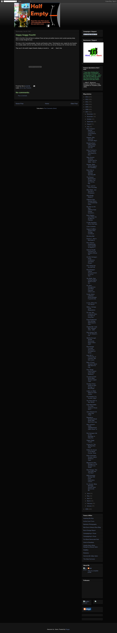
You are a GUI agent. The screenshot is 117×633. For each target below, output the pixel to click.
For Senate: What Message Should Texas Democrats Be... (92, 487)
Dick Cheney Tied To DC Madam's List (92, 334)
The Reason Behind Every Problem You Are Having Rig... (91, 180)
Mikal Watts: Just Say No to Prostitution (91, 191)
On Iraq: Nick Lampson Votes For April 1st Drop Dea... (92, 315)
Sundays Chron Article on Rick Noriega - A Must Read (91, 386)
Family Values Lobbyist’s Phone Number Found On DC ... (92, 297)
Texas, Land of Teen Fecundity (92, 186)
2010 (87, 104)
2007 (87, 112)
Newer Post (19, 103)
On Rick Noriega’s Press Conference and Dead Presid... (92, 260)
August (89, 124)
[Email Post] (34, 86)
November (90, 116)
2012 (87, 99)
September (90, 121)
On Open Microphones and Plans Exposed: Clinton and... (91, 288)
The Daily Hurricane (89, 559)
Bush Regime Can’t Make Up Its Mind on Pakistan (92, 218)
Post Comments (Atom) (50, 108)
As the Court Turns (88, 521)
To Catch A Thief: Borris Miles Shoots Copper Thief (92, 379)
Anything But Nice (88, 518)
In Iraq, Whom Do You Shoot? (92, 303)
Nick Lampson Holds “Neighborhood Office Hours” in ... (92, 427)
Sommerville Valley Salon (90, 556)
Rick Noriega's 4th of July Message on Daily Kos (92, 435)
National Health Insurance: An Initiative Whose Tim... (92, 252)
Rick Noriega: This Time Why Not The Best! (92, 471)
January (89, 506)
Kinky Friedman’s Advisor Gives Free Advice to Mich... (92, 152)
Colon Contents (91, 226)
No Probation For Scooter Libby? (92, 397)
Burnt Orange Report (89, 530)
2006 (87, 509)
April (88, 498)
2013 (87, 97)
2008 (87, 109)
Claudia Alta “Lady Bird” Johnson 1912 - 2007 (92, 328)
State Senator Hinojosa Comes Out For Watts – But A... (92, 160)
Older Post (74, 103)
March (89, 501)
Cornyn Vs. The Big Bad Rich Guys (91, 446)
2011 (86, 102)
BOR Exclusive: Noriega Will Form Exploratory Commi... (91, 478)
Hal (91, 568)
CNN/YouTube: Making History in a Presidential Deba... (92, 202)
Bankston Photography (90, 524)
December (90, 114)
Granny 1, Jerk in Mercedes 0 (92, 239)
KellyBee (85, 550)
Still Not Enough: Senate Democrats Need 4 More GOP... (91, 341)
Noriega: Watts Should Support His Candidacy (92, 166)
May (88, 496)
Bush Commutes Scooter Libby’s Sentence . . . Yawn (92, 458)
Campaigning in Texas (89, 533)
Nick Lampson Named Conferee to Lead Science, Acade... (91, 132)
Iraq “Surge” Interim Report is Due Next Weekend (91, 372)
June (88, 493)
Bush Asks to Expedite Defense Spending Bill (91, 172)
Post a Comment (22, 95)
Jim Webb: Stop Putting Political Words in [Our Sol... (92, 281)
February (90, 503)
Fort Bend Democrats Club (91, 539)
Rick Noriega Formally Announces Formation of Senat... (91, 350)
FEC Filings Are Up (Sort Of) (91, 266)
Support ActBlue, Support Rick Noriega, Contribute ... (91, 231)
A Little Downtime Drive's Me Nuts (92, 223)
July (88, 126)
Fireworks (28, 88)
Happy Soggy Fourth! (26, 35)
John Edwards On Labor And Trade (92, 413)
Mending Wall (90, 236)
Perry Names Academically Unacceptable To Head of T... (91, 245)
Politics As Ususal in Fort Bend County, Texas (92, 451)
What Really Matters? (90, 196)
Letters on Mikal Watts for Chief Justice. (91, 392)
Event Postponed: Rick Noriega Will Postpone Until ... (92, 322)
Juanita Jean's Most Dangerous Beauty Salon (90, 546)
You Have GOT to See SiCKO (92, 401)
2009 (87, 107)
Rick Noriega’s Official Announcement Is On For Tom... (92, 273)
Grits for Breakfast (88, 542)
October (89, 119)
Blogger (68, 629)
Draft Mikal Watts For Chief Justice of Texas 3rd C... (92, 407)
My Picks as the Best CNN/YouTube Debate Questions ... (91, 210)
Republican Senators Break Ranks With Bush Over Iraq (92, 420)
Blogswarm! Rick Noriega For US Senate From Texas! (92, 465)
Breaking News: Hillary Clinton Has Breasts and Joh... (91, 145)
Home (47, 103)
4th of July (22, 88)
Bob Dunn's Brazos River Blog (92, 527)
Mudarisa (86, 553)
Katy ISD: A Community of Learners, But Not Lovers (91, 358)
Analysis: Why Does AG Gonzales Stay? (92, 139)
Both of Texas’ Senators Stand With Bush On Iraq (92, 365)
